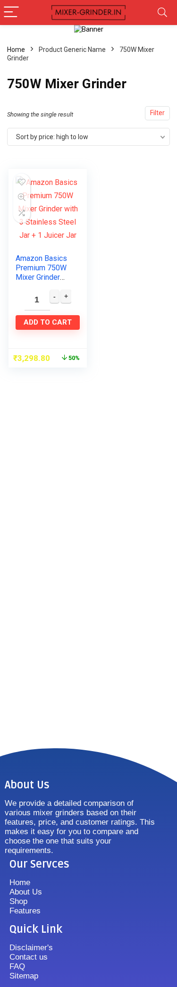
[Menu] (11, 12)
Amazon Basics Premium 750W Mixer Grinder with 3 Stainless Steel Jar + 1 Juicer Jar (42, 282)
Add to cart (48, 322)
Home (16, 49)
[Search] (162, 12)
